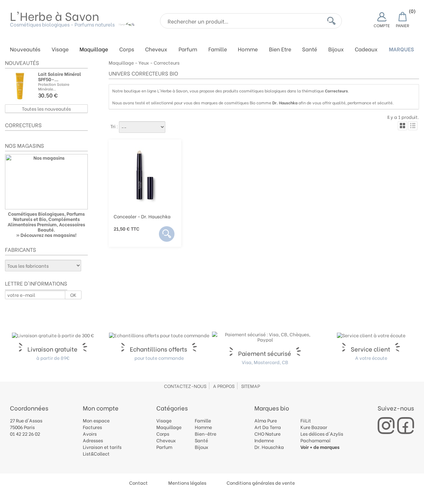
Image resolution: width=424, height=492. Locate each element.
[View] (166, 234)
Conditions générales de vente (261, 482)
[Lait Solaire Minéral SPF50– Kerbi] (20, 86)
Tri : (114, 126)
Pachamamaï (315, 440)
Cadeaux (366, 49)
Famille (217, 49)
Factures (92, 426)
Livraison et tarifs (102, 446)
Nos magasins (24, 145)
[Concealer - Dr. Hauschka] (145, 175)
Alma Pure (265, 420)
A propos (224, 385)
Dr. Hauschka (269, 446)
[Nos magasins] (46, 181)
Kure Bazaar (313, 426)
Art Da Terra (267, 426)
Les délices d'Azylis (321, 433)
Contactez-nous (185, 385)
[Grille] (402, 125)
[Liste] (412, 125)
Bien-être (205, 433)
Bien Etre (280, 49)
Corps (126, 49)
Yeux (143, 62)
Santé (309, 49)
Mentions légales (187, 482)
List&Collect (96, 453)
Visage (60, 49)
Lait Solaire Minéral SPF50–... (59, 76)
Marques (401, 49)
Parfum (188, 49)
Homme (248, 49)
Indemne (264, 440)
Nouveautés (25, 49)
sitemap (250, 385)
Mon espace (96, 420)
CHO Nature (267, 433)
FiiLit (305, 420)
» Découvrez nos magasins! (46, 234)
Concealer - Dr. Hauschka (142, 216)
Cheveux (156, 49)
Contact (138, 482)
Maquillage (94, 49)
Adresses (93, 440)
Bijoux (336, 49)
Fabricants (20, 249)
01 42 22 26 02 (25, 433)
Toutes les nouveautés (46, 108)
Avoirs (90, 433)
